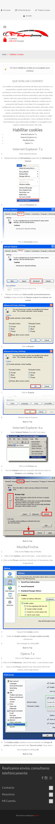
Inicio (4, 54)
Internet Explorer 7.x (29, 134)
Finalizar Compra (44, 10)
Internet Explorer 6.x (29, 137)
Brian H (36, 815)
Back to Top (27, 422)
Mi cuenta (6, 10)
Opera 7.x (29, 143)
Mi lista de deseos (24, 10)
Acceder (29, 16)
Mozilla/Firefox (29, 140)
